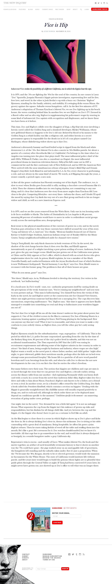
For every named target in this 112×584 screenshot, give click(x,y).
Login (87, 9)
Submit (25, 556)
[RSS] (107, 3)
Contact (26, 554)
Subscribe (47, 554)
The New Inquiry (15, 3)
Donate (25, 558)
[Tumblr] (101, 3)
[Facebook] (95, 3)
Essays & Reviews (10, 9)
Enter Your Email (61, 513)
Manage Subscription (52, 556)
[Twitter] (98, 3)
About (75, 9)
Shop (68, 9)
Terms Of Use (49, 560)
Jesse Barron (49, 31)
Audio (37, 9)
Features (22, 9)
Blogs (30, 9)
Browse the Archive (52, 558)
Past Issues (59, 9)
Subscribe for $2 (99, 9)
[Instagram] (104, 3)
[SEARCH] (81, 9)
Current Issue (47, 9)
